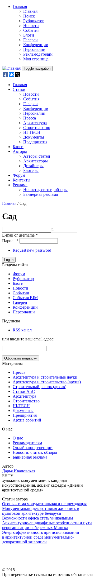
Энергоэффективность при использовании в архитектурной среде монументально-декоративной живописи (40, 537)
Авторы (20, 151)
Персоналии (34, 49)
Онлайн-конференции (33, 447)
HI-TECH (31, 132)
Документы (33, 137)
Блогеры (31, 170)
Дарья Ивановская (18, 471)
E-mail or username (20, 235)
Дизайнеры (33, 165)
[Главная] (12, 68)
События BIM (25, 297)
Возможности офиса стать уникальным (37, 518)
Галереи (30, 40)
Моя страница (36, 59)
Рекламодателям (38, 54)
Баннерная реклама (40, 194)
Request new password (32, 250)
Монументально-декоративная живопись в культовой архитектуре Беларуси (40, 511)
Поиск (29, 16)
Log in (8, 260)
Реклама (20, 185)
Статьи (19, 89)
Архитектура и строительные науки (45, 377)
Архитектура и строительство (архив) (47, 382)
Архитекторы (35, 161)
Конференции (35, 44)
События (31, 30)
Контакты (21, 180)
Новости (31, 25)
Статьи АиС (24, 391)
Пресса (29, 118)
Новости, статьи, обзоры (45, 189)
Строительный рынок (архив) (39, 386)
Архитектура (35, 123)
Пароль (10, 240)
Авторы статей (36, 156)
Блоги (28, 35)
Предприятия (35, 142)
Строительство (36, 127)
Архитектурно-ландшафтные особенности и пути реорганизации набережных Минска (47, 525)
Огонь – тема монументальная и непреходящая (44, 503)
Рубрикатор (33, 21)
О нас (18, 438)
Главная (20, 6)
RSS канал (22, 330)
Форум (19, 175)
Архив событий (27, 420)
